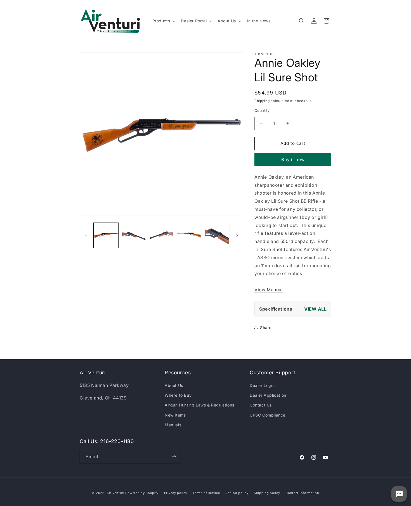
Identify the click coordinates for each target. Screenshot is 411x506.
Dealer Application (268, 395)
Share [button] (265, 327)
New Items (175, 415)
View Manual (268, 289)
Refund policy (236, 493)
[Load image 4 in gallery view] (189, 235)
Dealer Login (262, 385)
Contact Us (261, 405)
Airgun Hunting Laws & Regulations (199, 405)
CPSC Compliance (267, 415)
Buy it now (293, 159)
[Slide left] (86, 235)
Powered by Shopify (142, 493)
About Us (174, 385)
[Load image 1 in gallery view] (105, 235)
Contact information (302, 493)
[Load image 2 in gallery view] (133, 235)
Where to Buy (178, 395)
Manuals (173, 424)
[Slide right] (237, 235)
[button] (163, 21)
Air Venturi (115, 493)
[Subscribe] (174, 456)
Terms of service (206, 493)
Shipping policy (267, 493)
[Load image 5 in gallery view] (217, 235)
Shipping (262, 101)
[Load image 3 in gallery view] (161, 235)
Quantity (262, 110)
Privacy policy (175, 493)
